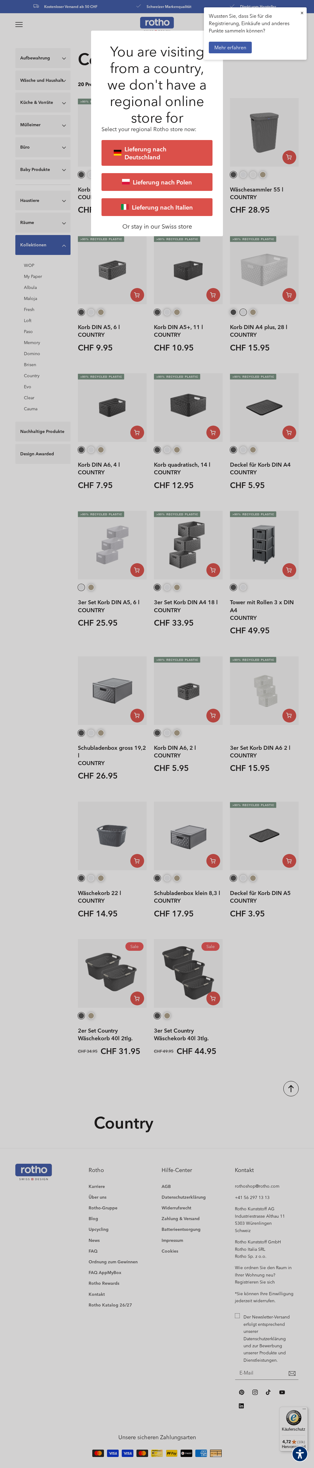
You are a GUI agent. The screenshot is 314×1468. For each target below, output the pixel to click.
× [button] (302, 13)
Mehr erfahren (230, 47)
